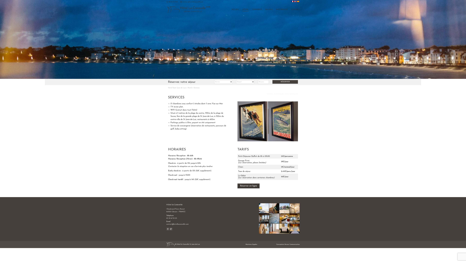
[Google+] (171, 229)
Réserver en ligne (248, 186)
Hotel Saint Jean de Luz (177, 88)
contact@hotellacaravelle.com (193, 2)
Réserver (285, 82)
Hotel (190, 88)
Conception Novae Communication (288, 244)
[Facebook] (167, 229)
